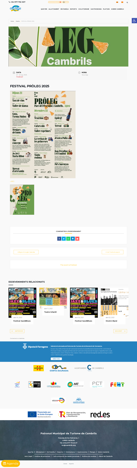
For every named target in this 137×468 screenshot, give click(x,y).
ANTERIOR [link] (19, 331)
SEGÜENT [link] (118, 331)
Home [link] (12, 21)
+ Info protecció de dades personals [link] (66, 456)
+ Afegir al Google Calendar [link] (26, 252)
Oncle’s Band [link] (111, 321)
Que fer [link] (44, 9)
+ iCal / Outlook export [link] (112, 252)
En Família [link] (65, 9)
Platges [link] (106, 9)
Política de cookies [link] (89, 456)
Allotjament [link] (54, 9)
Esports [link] (73, 9)
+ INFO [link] (12, 181)
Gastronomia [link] (96, 9)
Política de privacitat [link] (42, 456)
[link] (134, 20)
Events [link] (18, 21)
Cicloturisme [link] (83, 9)
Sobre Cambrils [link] (117, 9)
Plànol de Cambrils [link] (106, 456)
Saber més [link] (56, 359)
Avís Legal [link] (28, 456)
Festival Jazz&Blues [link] (22, 321)
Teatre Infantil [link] (50, 312)
